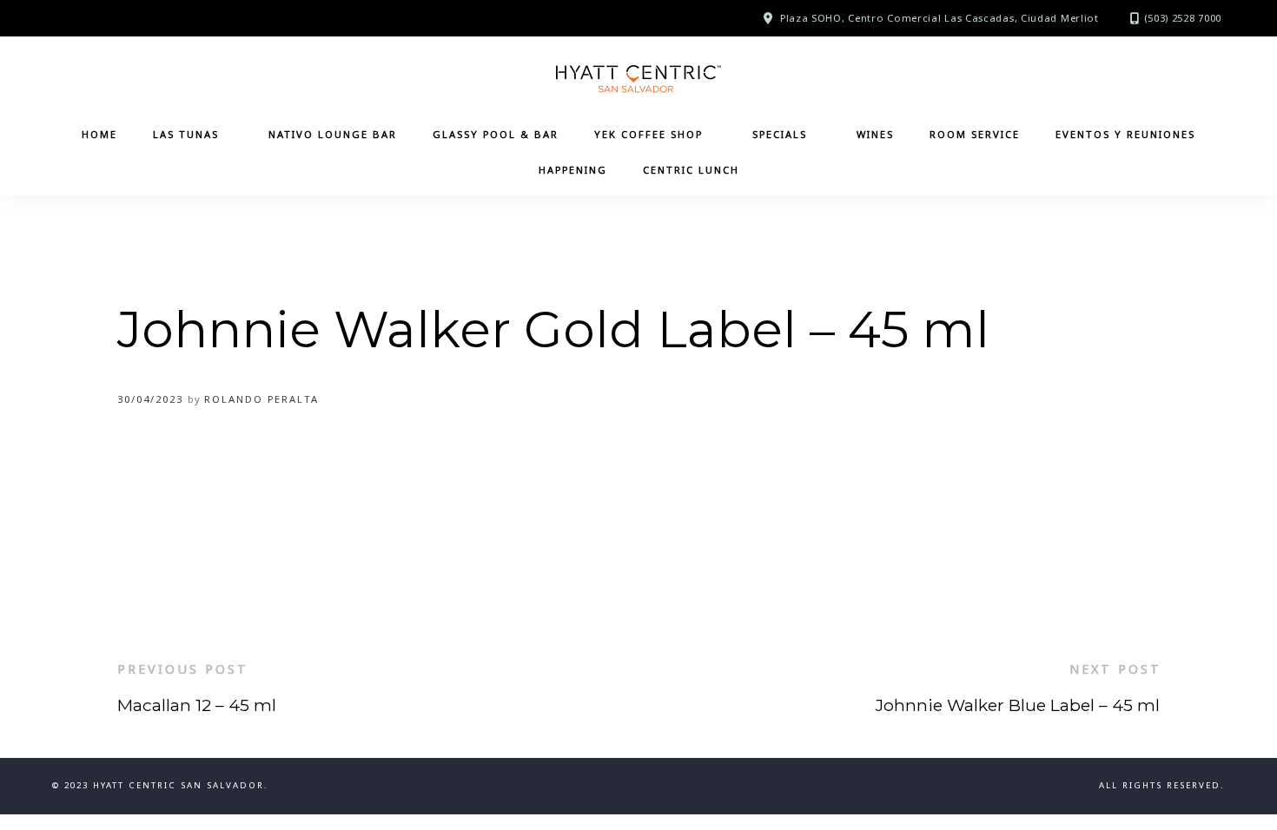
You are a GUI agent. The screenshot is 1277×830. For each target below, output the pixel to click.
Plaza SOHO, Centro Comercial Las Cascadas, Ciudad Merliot (939, 17)
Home (99, 134)
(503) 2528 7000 (1183, 17)
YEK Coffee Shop (648, 134)
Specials (779, 134)
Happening (573, 169)
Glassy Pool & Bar (496, 134)
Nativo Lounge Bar (332, 134)
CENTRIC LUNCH (691, 169)
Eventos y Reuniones (1125, 134)
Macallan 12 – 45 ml (196, 705)
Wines (875, 134)
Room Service (975, 134)
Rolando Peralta (261, 398)
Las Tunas (186, 134)
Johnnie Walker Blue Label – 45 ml (1018, 705)
